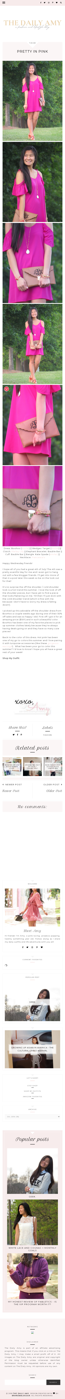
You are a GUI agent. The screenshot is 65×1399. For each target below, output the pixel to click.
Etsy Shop (33, 1086)
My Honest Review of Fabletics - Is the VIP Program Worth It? (32, 1302)
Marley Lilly (17, 551)
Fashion (47, 735)
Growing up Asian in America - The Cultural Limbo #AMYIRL (32, 1049)
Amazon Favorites (32, 1096)
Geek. (32, 1002)
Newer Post (13, 784)
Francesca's (38, 557)
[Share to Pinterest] (21, 735)
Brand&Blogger (21, 1396)
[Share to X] (14, 735)
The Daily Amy (21, 1393)
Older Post (51, 784)
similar (25, 548)
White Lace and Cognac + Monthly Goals (33, 1249)
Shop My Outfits (32, 1091)
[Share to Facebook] (18, 735)
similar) (54, 554)
